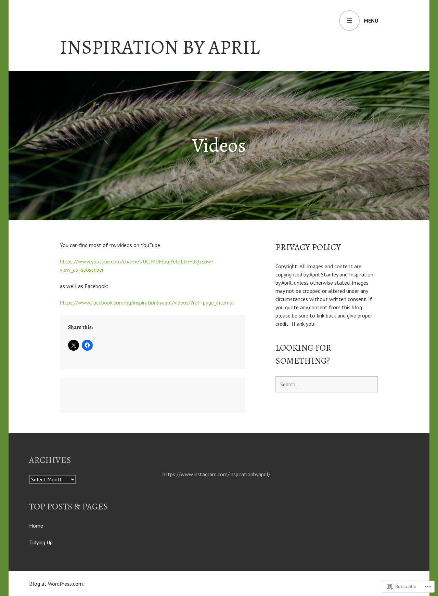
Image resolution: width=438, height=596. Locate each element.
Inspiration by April (160, 47)
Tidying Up (41, 542)
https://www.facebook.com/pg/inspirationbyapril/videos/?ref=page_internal (147, 302)
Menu (371, 20)
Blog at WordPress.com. (56, 583)
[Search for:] (326, 384)
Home (36, 525)
